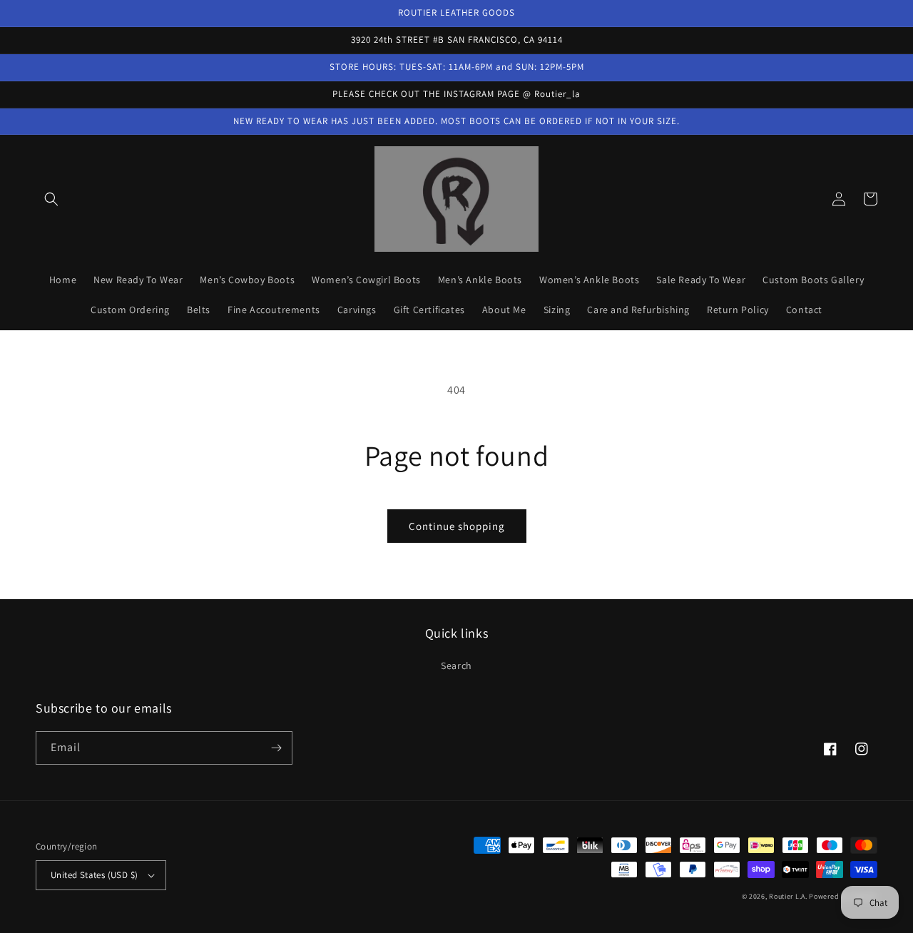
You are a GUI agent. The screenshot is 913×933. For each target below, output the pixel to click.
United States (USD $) (94, 875)
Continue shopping (457, 526)
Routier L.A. (788, 896)
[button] (51, 199)
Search (456, 665)
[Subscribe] (276, 748)
